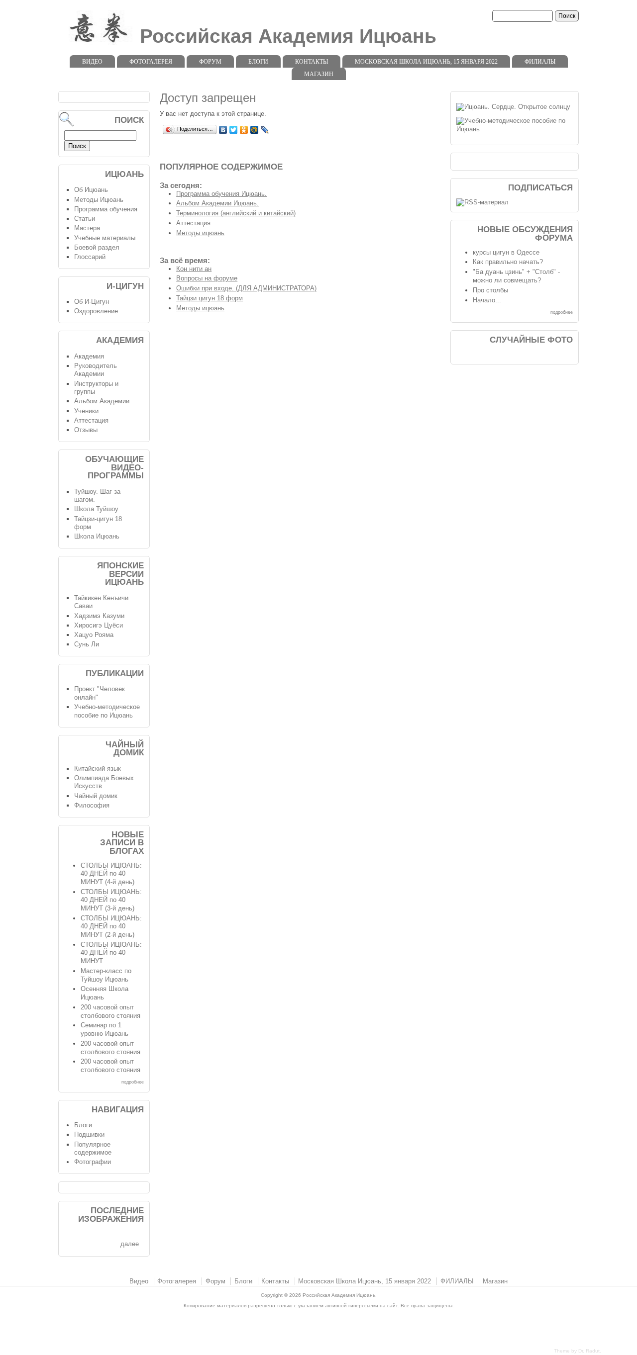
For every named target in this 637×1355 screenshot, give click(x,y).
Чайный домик (95, 796)
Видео (92, 61)
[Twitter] (233, 129)
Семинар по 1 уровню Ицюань (104, 1029)
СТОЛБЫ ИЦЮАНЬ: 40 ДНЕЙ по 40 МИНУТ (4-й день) (111, 874)
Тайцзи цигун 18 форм (209, 298)
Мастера (87, 228)
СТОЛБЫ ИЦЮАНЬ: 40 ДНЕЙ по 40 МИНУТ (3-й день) (111, 900)
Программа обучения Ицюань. (221, 193)
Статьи (84, 218)
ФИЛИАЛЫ (540, 61)
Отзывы (86, 430)
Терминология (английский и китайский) (236, 213)
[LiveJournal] (265, 129)
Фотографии (92, 1162)
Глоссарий (90, 257)
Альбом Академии (101, 401)
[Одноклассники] (244, 129)
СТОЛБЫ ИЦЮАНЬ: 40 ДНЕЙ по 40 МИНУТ (111, 953)
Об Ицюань (91, 189)
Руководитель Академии (95, 370)
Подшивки (89, 1134)
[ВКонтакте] (223, 129)
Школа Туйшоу (96, 509)
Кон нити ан (194, 268)
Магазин (318, 74)
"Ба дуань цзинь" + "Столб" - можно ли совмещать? (516, 276)
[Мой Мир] (254, 129)
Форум (210, 61)
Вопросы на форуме (206, 278)
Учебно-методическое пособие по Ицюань (107, 711)
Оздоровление (96, 311)
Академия (89, 356)
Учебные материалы (104, 238)
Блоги (258, 61)
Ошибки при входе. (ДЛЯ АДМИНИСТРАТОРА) (246, 288)
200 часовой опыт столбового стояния (110, 1011)
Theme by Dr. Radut (577, 1351)
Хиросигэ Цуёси (98, 625)
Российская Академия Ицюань (288, 36)
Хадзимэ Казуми (99, 616)
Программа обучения (105, 209)
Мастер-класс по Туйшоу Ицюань (106, 975)
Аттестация (193, 223)
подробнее (132, 1082)
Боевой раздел (96, 247)
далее (129, 1244)
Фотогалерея (150, 61)
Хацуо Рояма (93, 634)
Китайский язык (97, 768)
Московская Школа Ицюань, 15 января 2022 (426, 61)
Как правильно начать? (508, 262)
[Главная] (96, 42)
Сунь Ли (86, 644)
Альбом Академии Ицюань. (217, 203)
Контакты (311, 61)
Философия (91, 805)
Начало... (487, 300)
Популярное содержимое (92, 1149)
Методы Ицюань (98, 199)
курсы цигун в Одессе (506, 252)
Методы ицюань (200, 233)
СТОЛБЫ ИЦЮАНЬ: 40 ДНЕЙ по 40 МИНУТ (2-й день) (111, 926)
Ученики (86, 411)
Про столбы (490, 290)
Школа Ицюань (96, 536)
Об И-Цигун (91, 301)
